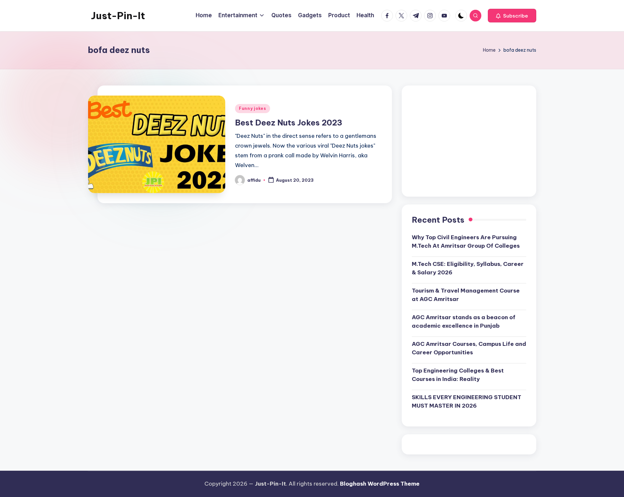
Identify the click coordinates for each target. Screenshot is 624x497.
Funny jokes (252, 108)
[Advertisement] (469, 141)
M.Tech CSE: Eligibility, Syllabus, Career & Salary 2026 (468, 268)
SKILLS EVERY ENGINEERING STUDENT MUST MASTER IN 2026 (466, 401)
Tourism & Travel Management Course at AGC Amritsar (466, 295)
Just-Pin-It (118, 15)
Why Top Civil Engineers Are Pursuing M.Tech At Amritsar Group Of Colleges (466, 241)
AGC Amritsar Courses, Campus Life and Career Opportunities (469, 348)
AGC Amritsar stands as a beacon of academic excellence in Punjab (463, 321)
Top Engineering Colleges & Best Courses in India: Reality (458, 375)
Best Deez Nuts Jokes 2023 (288, 122)
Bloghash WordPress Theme (380, 483)
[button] (512, 15)
